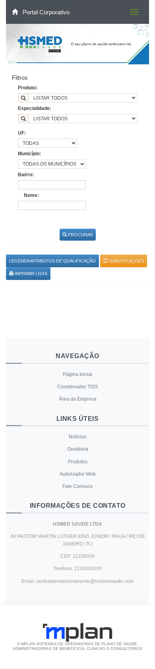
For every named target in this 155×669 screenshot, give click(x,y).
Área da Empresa (78, 399)
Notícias (77, 437)
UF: (22, 133)
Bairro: (26, 174)
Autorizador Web (78, 474)
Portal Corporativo (45, 12)
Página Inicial (77, 374)
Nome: (31, 195)
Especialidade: (34, 108)
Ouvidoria (77, 449)
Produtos (77, 462)
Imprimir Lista (30, 273)
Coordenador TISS (77, 386)
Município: (29, 153)
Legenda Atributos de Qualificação (52, 260)
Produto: (27, 88)
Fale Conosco (77, 486)
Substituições (126, 260)
